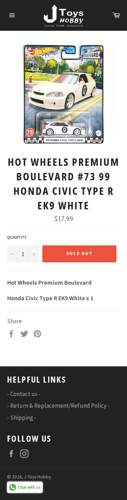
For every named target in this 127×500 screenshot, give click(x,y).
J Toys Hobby (37, 477)
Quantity (16, 237)
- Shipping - (21, 417)
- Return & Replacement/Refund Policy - (58, 405)
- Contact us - (24, 394)
